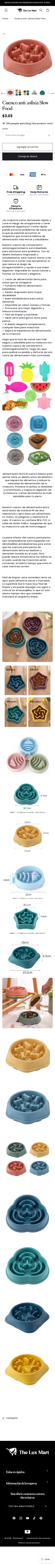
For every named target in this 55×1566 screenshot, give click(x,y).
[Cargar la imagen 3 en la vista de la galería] (26, 92)
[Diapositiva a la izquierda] (3, 93)
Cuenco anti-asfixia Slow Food (30, 18)
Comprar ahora (27, 156)
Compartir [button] (12, 1418)
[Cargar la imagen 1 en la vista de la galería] (10, 92)
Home (5, 18)
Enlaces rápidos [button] (15, 1472)
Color (5, 128)
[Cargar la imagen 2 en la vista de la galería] (18, 92)
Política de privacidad (29, 1543)
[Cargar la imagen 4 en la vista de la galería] (34, 92)
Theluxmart (18, 1538)
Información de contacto (38, 1538)
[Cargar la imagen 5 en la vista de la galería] (42, 92)
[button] (6, 10)
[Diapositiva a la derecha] (51, 93)
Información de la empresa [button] (21, 1483)
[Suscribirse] (45, 1506)
